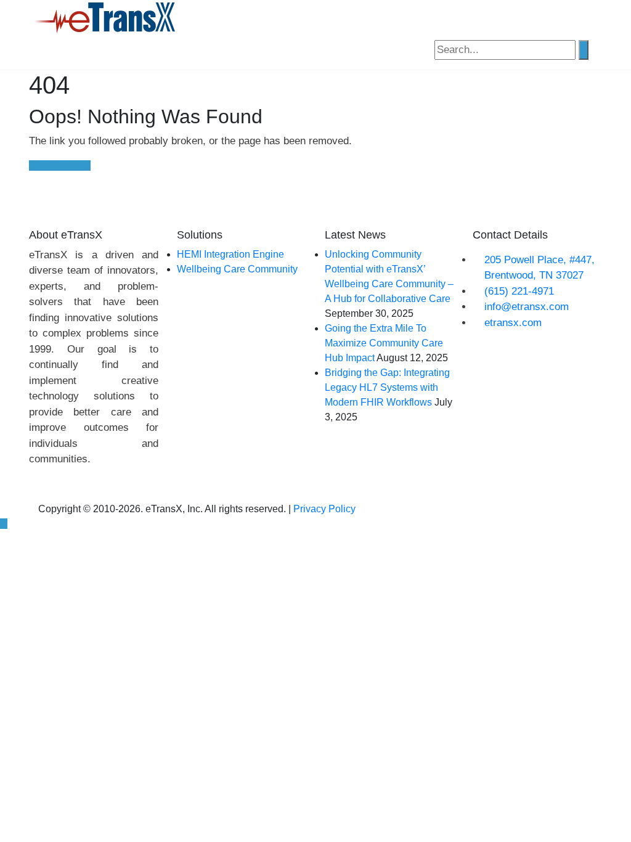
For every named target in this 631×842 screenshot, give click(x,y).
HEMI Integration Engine (230, 254)
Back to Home (60, 165)
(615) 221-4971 (519, 291)
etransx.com (513, 323)
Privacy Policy (324, 509)
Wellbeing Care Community (237, 269)
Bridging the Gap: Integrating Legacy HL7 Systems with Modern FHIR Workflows (387, 387)
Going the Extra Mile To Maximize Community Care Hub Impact (384, 343)
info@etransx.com (526, 307)
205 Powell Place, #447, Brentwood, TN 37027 (539, 268)
